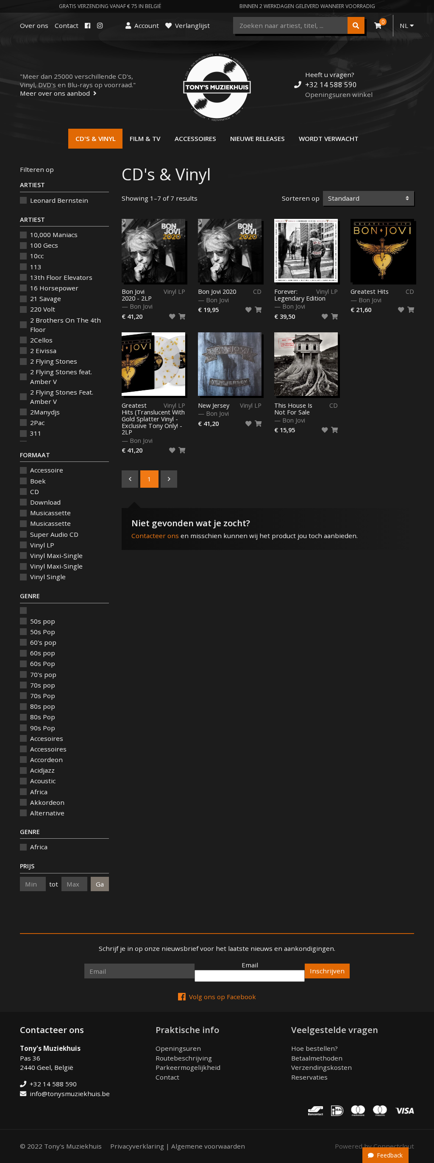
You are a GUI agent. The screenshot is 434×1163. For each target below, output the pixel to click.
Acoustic (43, 780)
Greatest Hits (370, 291)
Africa (38, 791)
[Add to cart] (181, 316)
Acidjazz (42, 770)
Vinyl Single (48, 576)
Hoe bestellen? (314, 1048)
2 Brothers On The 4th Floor (65, 325)
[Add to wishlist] (172, 316)
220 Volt (42, 309)
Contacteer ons (155, 535)
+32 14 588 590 (331, 84)
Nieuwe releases (257, 138)
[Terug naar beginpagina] (217, 87)
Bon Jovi (141, 306)
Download (45, 502)
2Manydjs (45, 412)
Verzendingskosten (321, 1067)
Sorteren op (301, 198)
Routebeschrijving (184, 1058)
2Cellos (41, 340)
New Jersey (213, 405)
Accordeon (46, 759)
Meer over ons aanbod (55, 93)
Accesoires (46, 738)
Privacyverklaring (137, 1146)
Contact (66, 25)
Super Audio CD (54, 534)
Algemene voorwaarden (208, 1146)
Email (250, 965)
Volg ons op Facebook (222, 996)
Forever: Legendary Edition (300, 295)
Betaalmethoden (316, 1058)
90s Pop (42, 728)
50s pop (42, 621)
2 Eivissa (43, 350)
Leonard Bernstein (59, 200)
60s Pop (42, 663)
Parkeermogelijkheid (188, 1067)
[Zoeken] (356, 25)
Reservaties (309, 1077)
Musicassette (50, 512)
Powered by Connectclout (374, 1146)
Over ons (34, 25)
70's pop (43, 674)
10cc (37, 255)
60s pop (42, 653)
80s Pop (42, 717)
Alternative (47, 813)
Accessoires (195, 138)
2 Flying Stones (53, 361)
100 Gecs (44, 245)
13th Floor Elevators (61, 277)
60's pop (43, 642)
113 (36, 266)
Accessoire (46, 470)
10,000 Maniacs (54, 234)
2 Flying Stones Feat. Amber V (61, 397)
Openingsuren (178, 1048)
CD (34, 491)
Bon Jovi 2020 (217, 291)
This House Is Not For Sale (293, 409)
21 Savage (45, 298)
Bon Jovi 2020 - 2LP (137, 295)
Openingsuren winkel (339, 94)
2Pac (37, 422)
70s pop (42, 685)
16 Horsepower (54, 288)
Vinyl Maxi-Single (56, 555)
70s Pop (42, 695)
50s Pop (42, 631)
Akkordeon (47, 802)
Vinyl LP (42, 545)
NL (405, 25)
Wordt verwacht (329, 138)
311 (36, 433)
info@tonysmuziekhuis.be (70, 1093)
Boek (38, 481)
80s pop (42, 706)
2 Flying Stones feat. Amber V (61, 376)
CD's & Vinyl (95, 138)
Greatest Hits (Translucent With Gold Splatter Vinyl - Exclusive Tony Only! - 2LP (153, 419)
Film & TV (145, 138)
